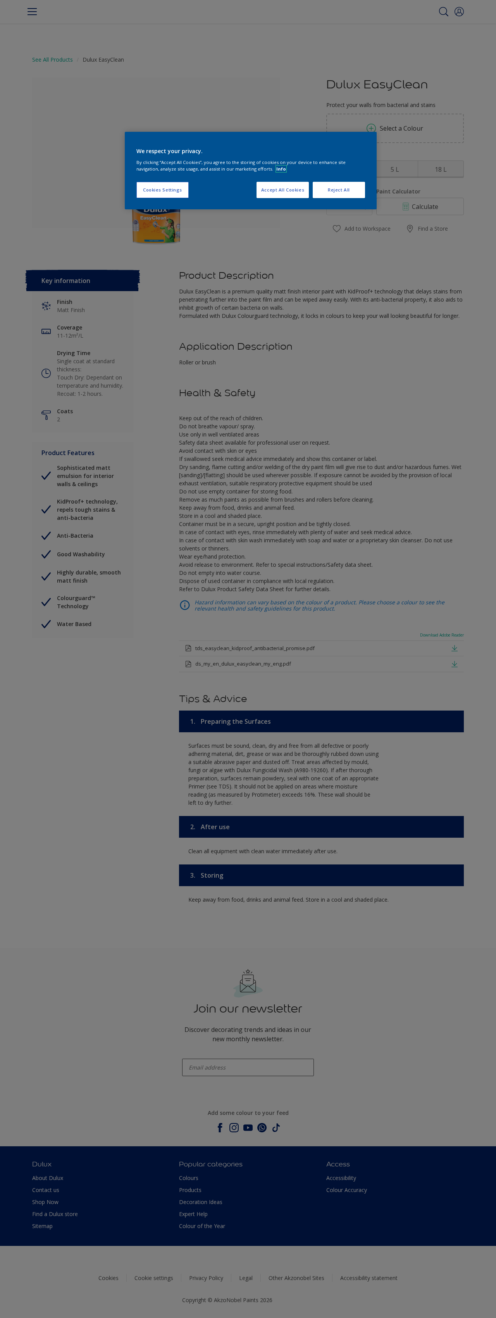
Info (281, 169)
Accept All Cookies (282, 190)
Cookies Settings (162, 190)
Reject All (339, 190)
